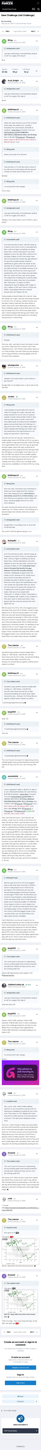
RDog (10, 40)
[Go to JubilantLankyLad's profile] (4, 985)
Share (21, 1396)
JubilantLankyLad (16, 984)
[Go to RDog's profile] (4, 41)
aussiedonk (13, 776)
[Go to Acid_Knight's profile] (4, 81)
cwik (10, 1093)
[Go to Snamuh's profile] (4, 1154)
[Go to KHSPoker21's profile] (4, 110)
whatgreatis (13, 365)
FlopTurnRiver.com (10, 132)
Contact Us (20, 1446)
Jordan (11, 396)
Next (33, 31)
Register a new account (20, 1367)
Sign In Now (20, 1383)
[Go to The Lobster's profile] (4, 646)
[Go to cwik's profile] (4, 1094)
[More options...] (37, 41)
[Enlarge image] (20, 137)
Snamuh (11, 1153)
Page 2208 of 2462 (20, 31)
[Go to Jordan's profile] (4, 397)
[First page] (3, 31)
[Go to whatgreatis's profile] (4, 366)
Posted (16, 42)
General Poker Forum (23, 23)
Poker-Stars (16, 130)
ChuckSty (7, 21)
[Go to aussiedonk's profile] (4, 777)
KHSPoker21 (13, 109)
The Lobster (13, 645)
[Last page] (38, 31)
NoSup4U (12, 540)
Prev (7, 31)
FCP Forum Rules (10, 1431)
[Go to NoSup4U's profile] (4, 541)
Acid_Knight (13, 80)
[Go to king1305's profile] (4, 713)
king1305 (12, 712)
